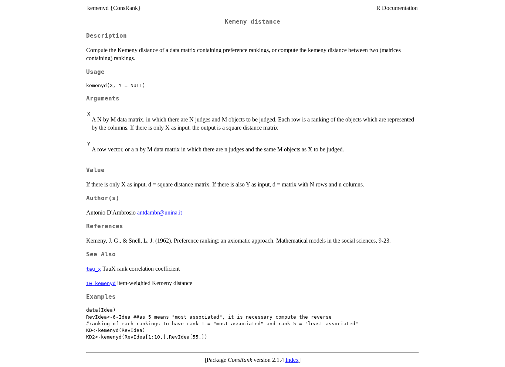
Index (292, 360)
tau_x (93, 269)
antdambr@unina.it (159, 212)
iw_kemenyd (101, 283)
